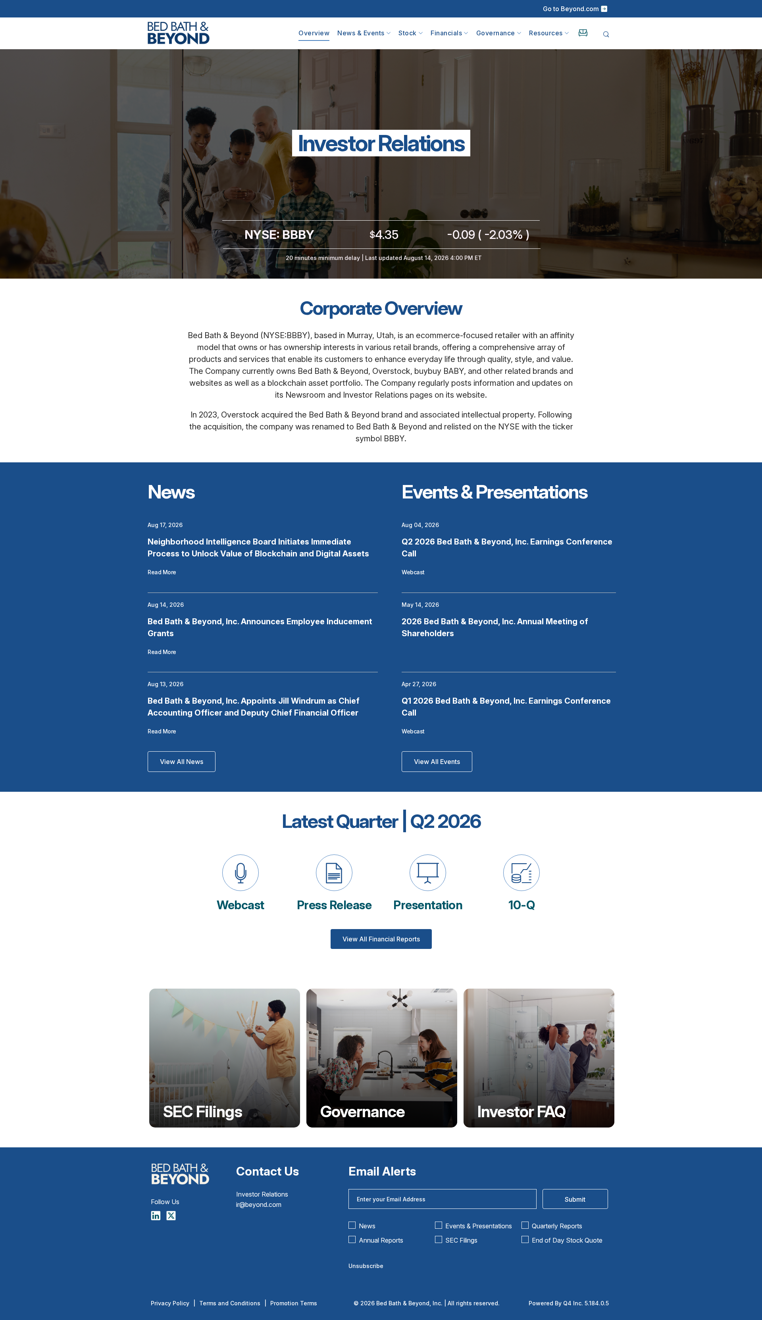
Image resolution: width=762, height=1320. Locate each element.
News (367, 1226)
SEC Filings (202, 1111)
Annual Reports (381, 1240)
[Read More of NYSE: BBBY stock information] (381, 242)
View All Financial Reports (381, 939)
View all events (437, 762)
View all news (181, 762)
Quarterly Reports (557, 1226)
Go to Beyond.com (571, 9)
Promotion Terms (293, 1303)
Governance (362, 1111)
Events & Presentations (478, 1226)
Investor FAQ (521, 1111)
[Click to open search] (606, 34)
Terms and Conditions (229, 1303)
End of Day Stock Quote (567, 1240)
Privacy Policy (170, 1303)
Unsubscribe (365, 1265)
